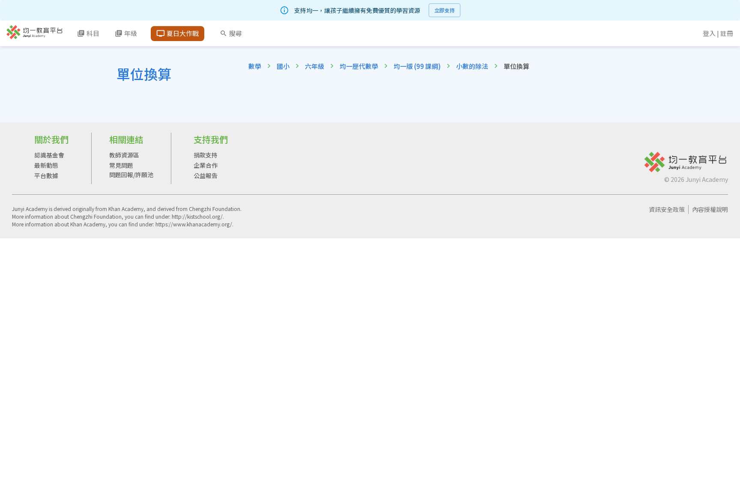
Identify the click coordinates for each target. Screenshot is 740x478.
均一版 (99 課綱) (417, 66)
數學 (254, 66)
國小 (283, 66)
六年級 (314, 66)
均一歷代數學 (359, 66)
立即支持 (444, 10)
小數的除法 (472, 66)
